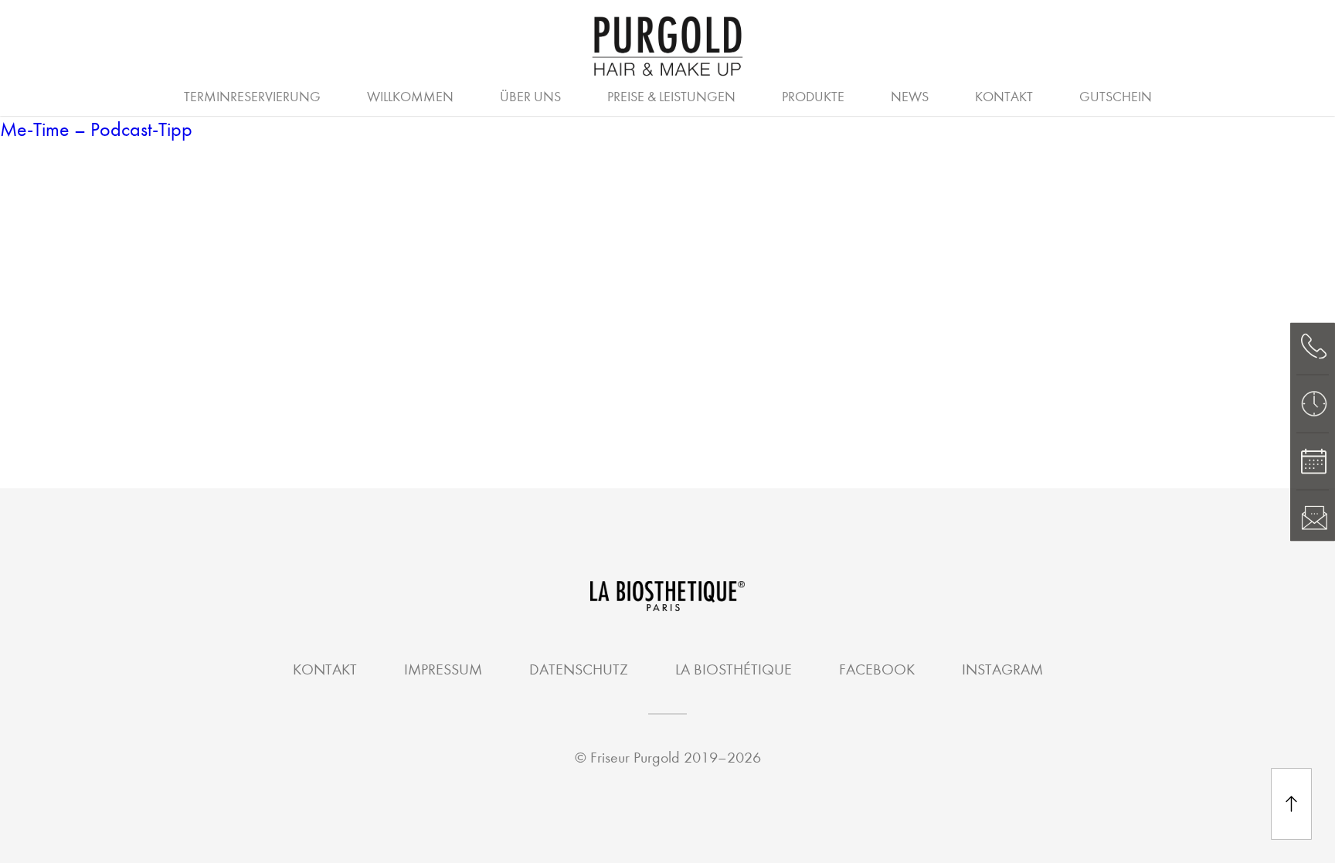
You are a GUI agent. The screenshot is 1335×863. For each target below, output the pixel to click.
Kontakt (1004, 97)
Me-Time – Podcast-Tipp (96, 129)
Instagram (1002, 669)
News (910, 97)
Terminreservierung (252, 97)
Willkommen (410, 97)
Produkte (813, 97)
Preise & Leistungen (671, 97)
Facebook (877, 669)
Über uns (530, 97)
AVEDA (744, 95)
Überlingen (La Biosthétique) (580, 95)
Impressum (443, 669)
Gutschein (1115, 97)
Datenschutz (578, 669)
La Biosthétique (733, 669)
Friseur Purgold (635, 757)
